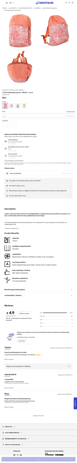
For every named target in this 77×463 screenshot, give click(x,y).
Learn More (21, 341)
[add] (14, 124)
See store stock (66, 173)
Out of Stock (39, 459)
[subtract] (4, 124)
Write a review (24, 313)
